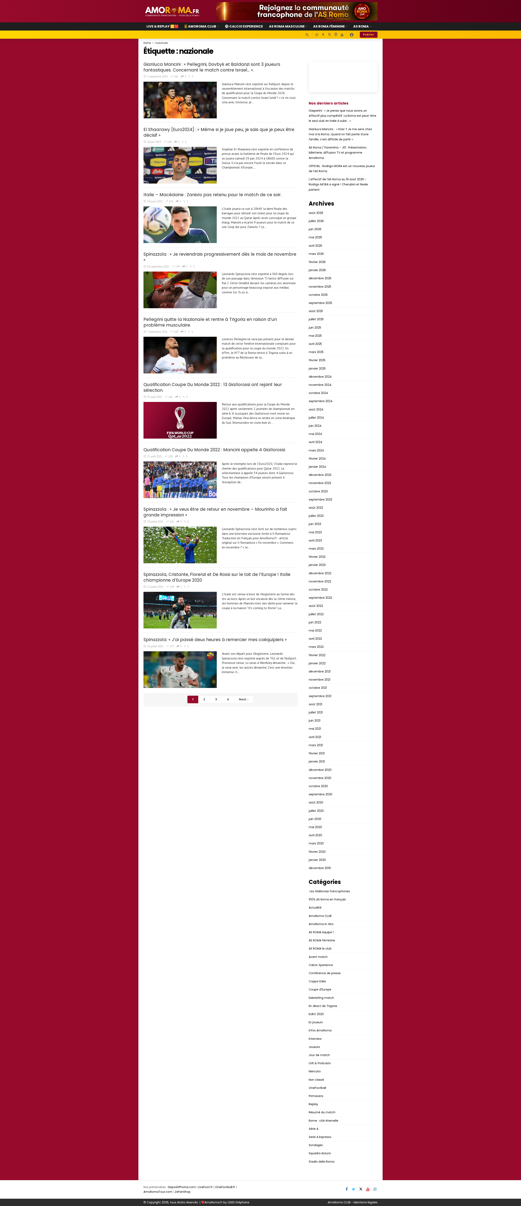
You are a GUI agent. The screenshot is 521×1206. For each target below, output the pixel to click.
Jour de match (319, 1055)
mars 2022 (316, 647)
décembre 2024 (320, 377)
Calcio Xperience (321, 965)
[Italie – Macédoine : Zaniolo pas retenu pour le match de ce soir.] (180, 224)
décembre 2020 (320, 770)
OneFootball (317, 1088)
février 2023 (317, 557)
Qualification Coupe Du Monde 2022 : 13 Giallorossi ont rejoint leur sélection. (212, 387)
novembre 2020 (320, 778)
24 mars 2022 (155, 201)
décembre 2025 (320, 278)
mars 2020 (316, 843)
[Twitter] (353, 1189)
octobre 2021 (318, 688)
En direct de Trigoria (323, 1006)
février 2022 (317, 655)
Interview (315, 1039)
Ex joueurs (316, 1022)
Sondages (316, 1145)
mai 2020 (315, 827)
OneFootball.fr (225, 1187)
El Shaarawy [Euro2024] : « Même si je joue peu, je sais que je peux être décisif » (218, 132)
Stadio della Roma (321, 1162)
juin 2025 (315, 328)
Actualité (315, 908)
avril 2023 (315, 540)
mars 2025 (316, 352)
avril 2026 (315, 246)
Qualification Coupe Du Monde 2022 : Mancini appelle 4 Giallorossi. (214, 450)
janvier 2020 (317, 860)
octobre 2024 (318, 393)
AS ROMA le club (320, 948)
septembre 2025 (320, 303)
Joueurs (314, 1047)
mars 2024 (316, 450)
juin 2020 (315, 819)
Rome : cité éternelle (323, 1121)
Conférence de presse (325, 973)
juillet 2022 (316, 614)
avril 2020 (315, 835)
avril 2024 (315, 442)
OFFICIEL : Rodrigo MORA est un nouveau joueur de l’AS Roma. (342, 168)
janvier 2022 (317, 663)
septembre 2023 (320, 499)
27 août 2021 (154, 456)
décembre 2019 (320, 868)
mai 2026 (315, 237)
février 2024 (317, 459)
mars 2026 (316, 254)
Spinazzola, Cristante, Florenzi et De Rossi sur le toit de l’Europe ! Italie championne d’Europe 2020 (216, 577)
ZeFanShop (182, 1192)
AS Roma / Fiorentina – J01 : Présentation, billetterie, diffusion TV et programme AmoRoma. (338, 152)
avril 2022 (315, 639)
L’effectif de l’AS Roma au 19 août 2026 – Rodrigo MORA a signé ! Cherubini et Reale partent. (338, 184)
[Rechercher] (307, 35)
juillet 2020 (316, 811)
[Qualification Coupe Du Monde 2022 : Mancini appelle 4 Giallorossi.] (180, 479)
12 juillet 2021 (155, 587)
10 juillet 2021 (155, 646)
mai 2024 (315, 434)
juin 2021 (314, 721)
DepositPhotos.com (182, 1187)
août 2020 (316, 802)
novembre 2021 (319, 680)
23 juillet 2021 (155, 521)
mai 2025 (315, 336)
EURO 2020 (316, 1014)
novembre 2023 (320, 483)
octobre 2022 (318, 590)
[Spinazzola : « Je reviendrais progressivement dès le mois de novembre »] (180, 290)
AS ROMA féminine (322, 940)
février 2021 (317, 753)
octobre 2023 (318, 491)
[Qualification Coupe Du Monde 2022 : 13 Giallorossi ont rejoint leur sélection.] (180, 420)
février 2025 (317, 360)
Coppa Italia (317, 981)
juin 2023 (315, 524)
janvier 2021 (317, 761)
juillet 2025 (316, 319)
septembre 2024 (321, 401)
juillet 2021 (316, 712)
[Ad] (297, 11)
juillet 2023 (316, 516)
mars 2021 (316, 745)
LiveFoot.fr (205, 1187)
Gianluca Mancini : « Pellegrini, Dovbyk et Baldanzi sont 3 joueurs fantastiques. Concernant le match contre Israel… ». (211, 67)
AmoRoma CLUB (320, 916)
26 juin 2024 (154, 142)
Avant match (318, 957)
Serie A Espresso (320, 1137)
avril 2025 (315, 344)
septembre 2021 (320, 696)
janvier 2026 (317, 270)
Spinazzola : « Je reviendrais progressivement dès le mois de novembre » (219, 257)
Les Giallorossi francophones (329, 891)
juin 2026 (315, 229)
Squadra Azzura (320, 1153)
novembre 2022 (320, 581)
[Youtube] (342, 34)
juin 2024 (315, 426)
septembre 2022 (320, 598)
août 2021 (315, 704)
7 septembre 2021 (157, 331)
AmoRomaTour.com (157, 1192)
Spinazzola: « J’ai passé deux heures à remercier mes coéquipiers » (215, 640)
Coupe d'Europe (320, 989)
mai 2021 (315, 729)
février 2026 (317, 262)
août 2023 (316, 508)
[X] (329, 34)
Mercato (315, 1071)
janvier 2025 (317, 368)
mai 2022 (315, 630)
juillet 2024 (316, 418)
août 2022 (316, 606)
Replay (313, 1104)
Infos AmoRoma (320, 1030)
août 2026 (316, 213)
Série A (313, 1129)
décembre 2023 (320, 475)
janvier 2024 (317, 467)
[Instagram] (316, 34)
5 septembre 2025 (157, 76)
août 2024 (316, 409)
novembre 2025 (320, 287)
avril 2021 (315, 737)
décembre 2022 (320, 573)
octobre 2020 (318, 786)
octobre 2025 (318, 295)
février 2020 (317, 852)
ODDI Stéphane (238, 1202)
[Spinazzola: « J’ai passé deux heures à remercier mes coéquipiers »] (180, 669)
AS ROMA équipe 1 (321, 932)
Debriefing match (321, 998)
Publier (368, 34)
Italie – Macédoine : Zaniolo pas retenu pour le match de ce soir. (212, 195)
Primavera (316, 1096)
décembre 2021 (320, 671)
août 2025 (316, 311)
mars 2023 (316, 549)
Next (242, 699)
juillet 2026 (316, 221)
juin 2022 (315, 622)
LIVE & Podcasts (320, 1063)
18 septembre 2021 (158, 266)
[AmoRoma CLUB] (352, 35)
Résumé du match (322, 1112)
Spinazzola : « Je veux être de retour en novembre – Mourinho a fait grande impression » (215, 512)
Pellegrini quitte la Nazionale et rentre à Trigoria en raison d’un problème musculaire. (210, 322)
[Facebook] (323, 34)
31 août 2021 (154, 397)
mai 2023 (315, 532)
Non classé (316, 1080)
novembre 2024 (320, 385)
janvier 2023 (317, 565)
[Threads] (335, 34)
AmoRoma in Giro (321, 924)
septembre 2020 (320, 794)
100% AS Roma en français (327, 899)
